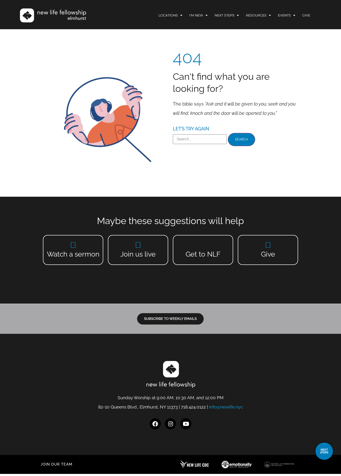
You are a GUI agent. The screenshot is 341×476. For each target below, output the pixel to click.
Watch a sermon (73, 254)
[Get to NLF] (203, 245)
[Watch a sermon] (73, 245)
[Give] (268, 245)
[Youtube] (185, 423)
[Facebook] (155, 423)
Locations (168, 15)
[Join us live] (138, 245)
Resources (256, 15)
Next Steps (225, 15)
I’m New (196, 15)
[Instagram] (170, 423)
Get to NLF (203, 254)
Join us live (138, 254)
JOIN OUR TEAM (56, 464)
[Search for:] (200, 139)
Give (306, 15)
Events (284, 15)
